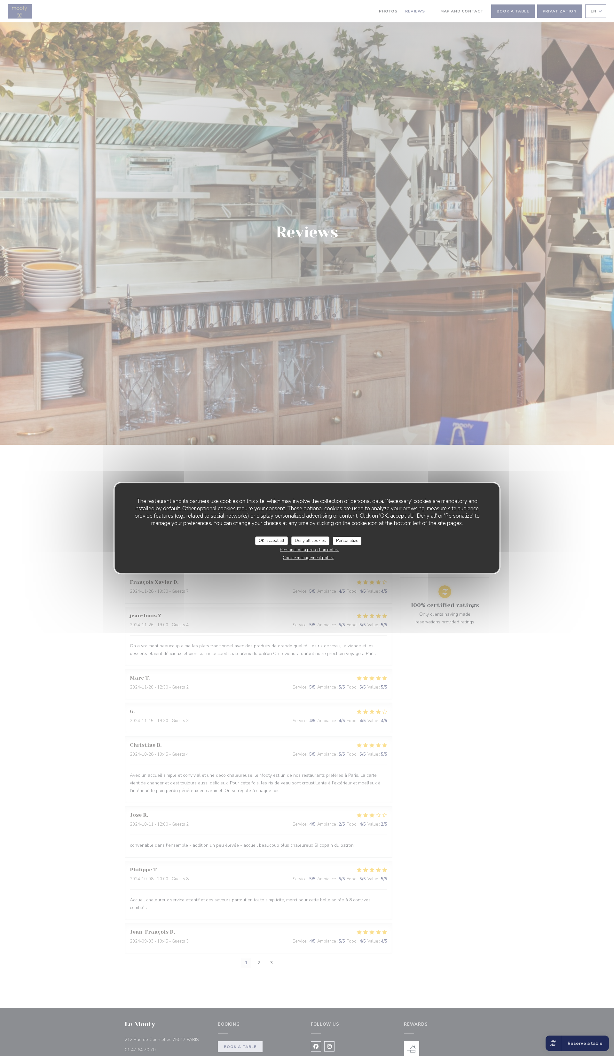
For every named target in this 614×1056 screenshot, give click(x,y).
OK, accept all (271, 540)
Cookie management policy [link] (308, 558)
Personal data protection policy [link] (309, 550)
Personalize (347, 540)
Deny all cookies (310, 540)
